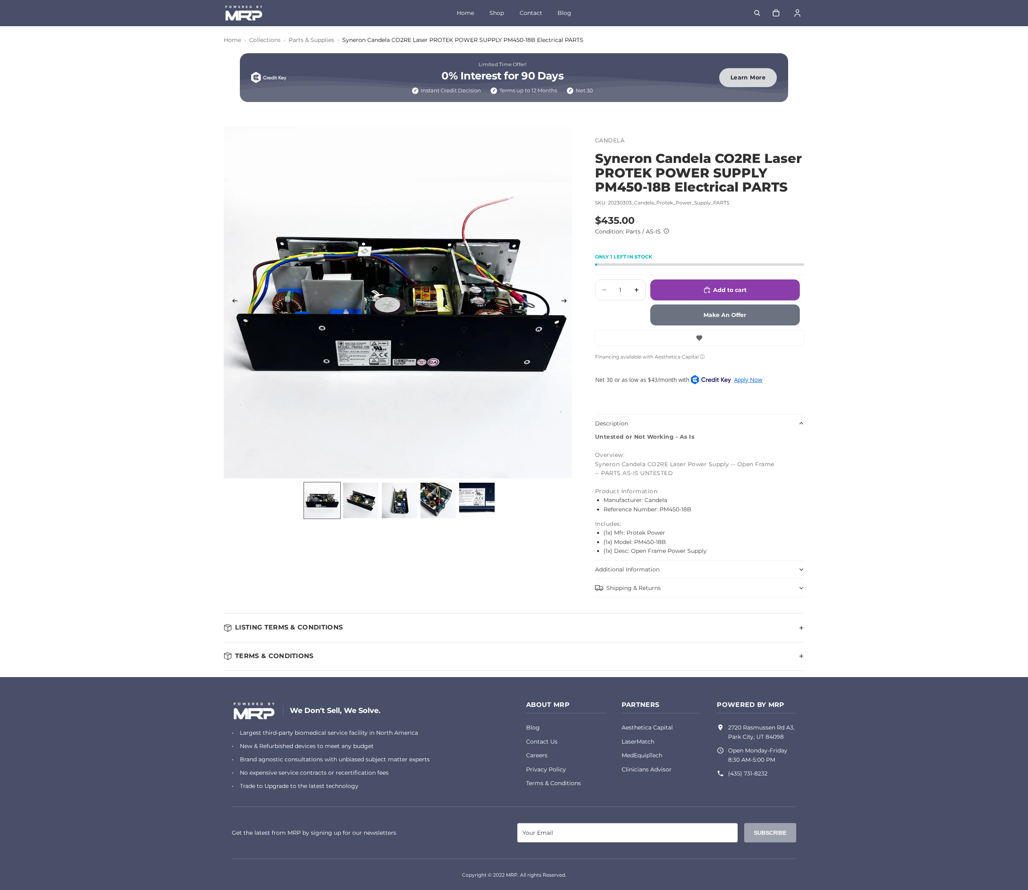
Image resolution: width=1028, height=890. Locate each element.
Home (465, 13)
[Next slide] (567, 302)
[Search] (757, 12)
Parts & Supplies (311, 40)
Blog (564, 13)
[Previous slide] (232, 302)
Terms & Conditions (553, 783)
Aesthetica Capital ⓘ (680, 357)
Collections (265, 40)
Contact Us (542, 741)
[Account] (797, 12)
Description (611, 423)
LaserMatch (638, 741)
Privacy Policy (546, 769)
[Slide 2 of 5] (361, 500)
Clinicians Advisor (647, 769)
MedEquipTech (642, 755)
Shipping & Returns (633, 588)
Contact (531, 13)
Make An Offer (724, 315)
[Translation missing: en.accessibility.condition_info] (666, 231)
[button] (699, 338)
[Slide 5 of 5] (477, 500)
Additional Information (627, 569)
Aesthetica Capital (647, 727)
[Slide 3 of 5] (399, 500)
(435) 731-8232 (748, 773)
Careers (536, 755)
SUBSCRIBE (770, 833)
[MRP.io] (254, 711)
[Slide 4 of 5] (438, 500)
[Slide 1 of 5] (322, 500)
